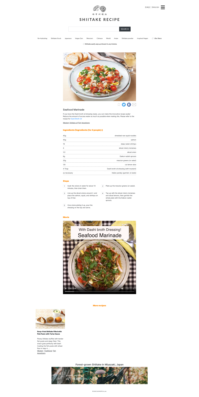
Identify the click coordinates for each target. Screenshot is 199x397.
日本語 (147, 7)
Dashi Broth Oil (76, 119)
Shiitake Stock (56, 38)
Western (89, 38)
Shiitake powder (127, 38)
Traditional (48, 351)
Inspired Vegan (142, 38)
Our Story (157, 38)
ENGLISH (155, 7)
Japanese (68, 38)
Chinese (100, 38)
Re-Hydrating (42, 38)
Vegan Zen (79, 38)
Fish (79, 123)
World (108, 38)
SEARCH (125, 29)
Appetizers (86, 123)
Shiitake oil (74, 123)
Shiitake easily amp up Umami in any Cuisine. (101, 44)
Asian (116, 38)
